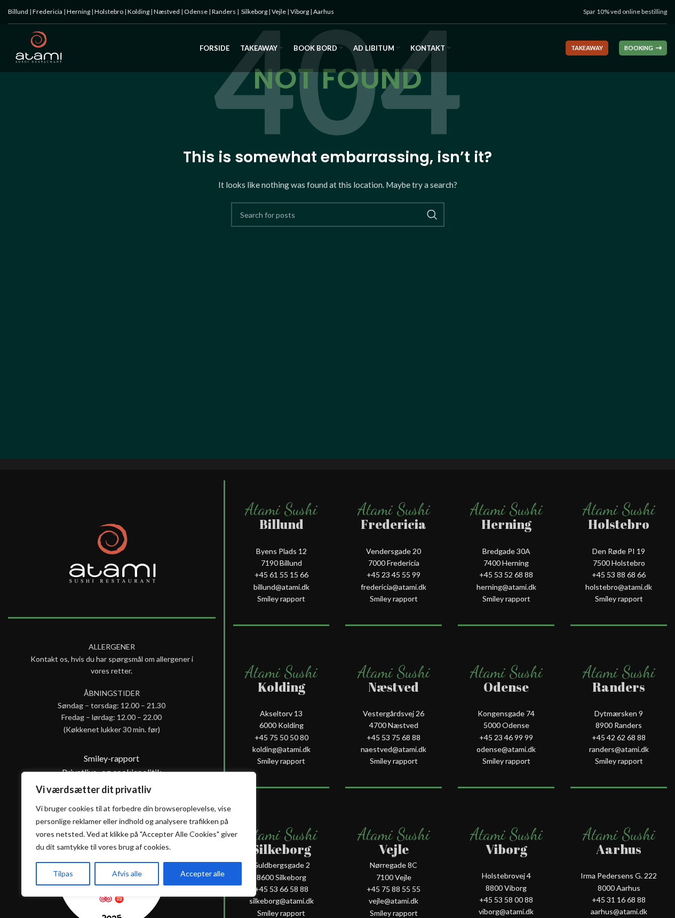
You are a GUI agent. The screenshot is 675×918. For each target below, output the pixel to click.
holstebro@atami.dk (618, 586)
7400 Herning (506, 562)
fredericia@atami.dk (393, 586)
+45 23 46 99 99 (506, 737)
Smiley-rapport (111, 758)
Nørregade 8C (393, 864)
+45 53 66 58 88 (281, 888)
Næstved (167, 11)
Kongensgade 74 (506, 713)
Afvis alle (127, 873)
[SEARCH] (432, 214)
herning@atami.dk (506, 586)
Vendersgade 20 (393, 551)
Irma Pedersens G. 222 (619, 875)
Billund (18, 11)
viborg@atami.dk (506, 911)
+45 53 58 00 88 (506, 899)
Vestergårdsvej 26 (393, 713)
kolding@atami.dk (281, 749)
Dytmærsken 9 (618, 713)
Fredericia (47, 11)
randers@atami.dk (619, 749)
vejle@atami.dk (393, 900)
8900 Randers (618, 725)
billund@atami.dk (281, 586)
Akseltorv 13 (281, 713)
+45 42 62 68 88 (619, 737)
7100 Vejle (393, 877)
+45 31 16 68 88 (619, 899)
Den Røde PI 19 (618, 551)
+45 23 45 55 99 (393, 574)
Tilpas (63, 873)
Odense (196, 11)
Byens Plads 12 (281, 551)
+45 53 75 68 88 (393, 737)
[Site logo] (38, 47)
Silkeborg (254, 11)
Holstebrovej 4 (506, 875)
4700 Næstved (393, 725)
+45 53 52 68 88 (506, 574)
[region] (138, 834)
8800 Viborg (506, 887)
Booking (638, 47)
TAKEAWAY (587, 47)
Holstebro (108, 11)
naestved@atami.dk (393, 749)
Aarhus (323, 11)
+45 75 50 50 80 (281, 737)
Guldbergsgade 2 (281, 864)
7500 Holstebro (619, 562)
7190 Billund (281, 562)
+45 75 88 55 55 (393, 888)
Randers (224, 11)
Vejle (279, 11)
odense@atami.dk (506, 749)
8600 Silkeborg (281, 877)
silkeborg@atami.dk (281, 900)
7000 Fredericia (393, 562)
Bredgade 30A (506, 551)
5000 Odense (506, 725)
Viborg (299, 11)
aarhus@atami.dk (619, 911)
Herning (78, 11)
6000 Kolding (281, 725)
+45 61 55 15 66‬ (281, 574)
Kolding (138, 11)
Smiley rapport (281, 598)
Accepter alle (202, 873)
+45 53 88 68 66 (619, 574)
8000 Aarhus (619, 887)
